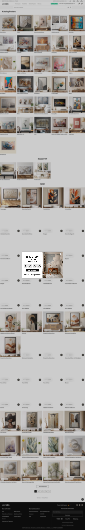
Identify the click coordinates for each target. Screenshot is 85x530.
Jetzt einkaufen (32, 270)
